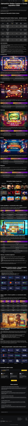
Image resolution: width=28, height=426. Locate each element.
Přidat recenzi (24, 370)
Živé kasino (10, 183)
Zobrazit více (14, 380)
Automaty (24, 183)
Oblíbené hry (3, 183)
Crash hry (17, 183)
